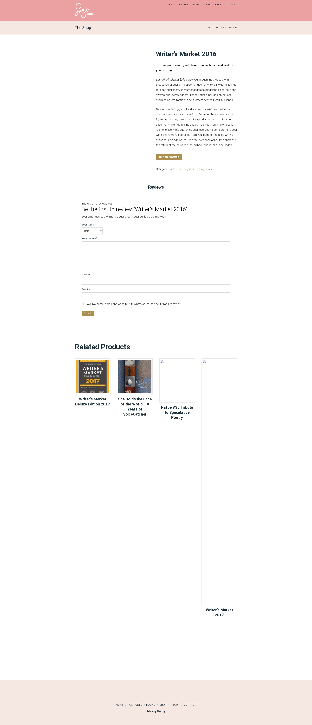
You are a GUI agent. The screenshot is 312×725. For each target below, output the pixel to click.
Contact (190, 704)
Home (120, 704)
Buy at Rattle (177, 396)
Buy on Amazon (169, 156)
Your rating (88, 224)
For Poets (135, 704)
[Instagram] (168, 695)
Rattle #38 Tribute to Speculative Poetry (177, 412)
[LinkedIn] (156, 695)
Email (86, 289)
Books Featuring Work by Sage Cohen (191, 169)
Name (86, 275)
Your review (89, 238)
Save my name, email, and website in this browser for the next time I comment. (133, 304)
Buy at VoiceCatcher (135, 388)
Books (150, 704)
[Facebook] (143, 695)
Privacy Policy (156, 711)
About (175, 704)
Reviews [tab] (156, 187)
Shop (163, 704)
